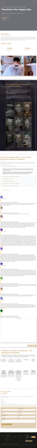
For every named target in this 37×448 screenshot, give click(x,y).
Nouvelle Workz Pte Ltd (5, 17)
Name (2, 408)
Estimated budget (3, 415)
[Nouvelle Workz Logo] (3, 435)
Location (20, 415)
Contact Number (21, 408)
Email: (1, 401)
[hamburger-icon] (30, 2)
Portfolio (20, 438)
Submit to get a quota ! (6, 424)
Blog (19, 439)
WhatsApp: (2, 399)
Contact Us (20, 440)
